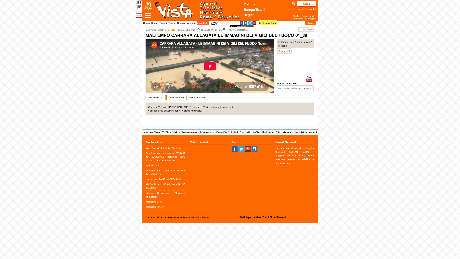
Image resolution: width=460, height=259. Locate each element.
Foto (242, 132)
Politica (249, 4)
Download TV (155, 97)
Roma (146, 23)
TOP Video (166, 132)
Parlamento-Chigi (190, 132)
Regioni (250, 15)
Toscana (282, 45)
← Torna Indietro (306, 29)
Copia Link (284, 51)
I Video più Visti (253, 132)
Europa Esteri (222, 132)
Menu (138, 15)
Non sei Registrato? (306, 8)
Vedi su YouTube (197, 97)
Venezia (191, 23)
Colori (278, 132)
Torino (172, 23)
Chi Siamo (155, 132)
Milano (154, 23)
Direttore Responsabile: (304, 17)
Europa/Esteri (254, 9)
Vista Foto (202, 23)
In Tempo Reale (286, 42)
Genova (181, 23)
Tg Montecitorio (207, 132)
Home (145, 132)
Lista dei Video (300, 132)
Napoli (163, 23)
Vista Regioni (303, 42)
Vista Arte (287, 132)
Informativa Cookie (155, 201)
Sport (270, 132)
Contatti (313, 132)
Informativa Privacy (155, 206)
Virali (264, 132)
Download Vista (176, 97)
